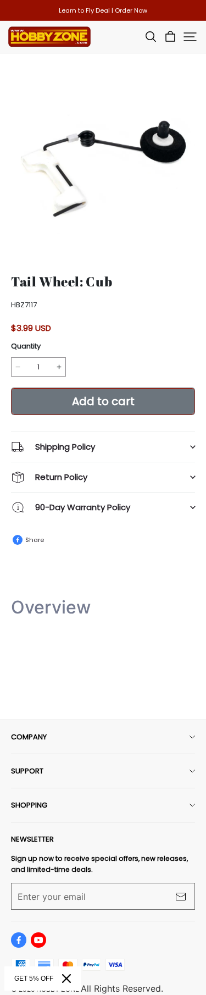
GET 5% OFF (33, 978)
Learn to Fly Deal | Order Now (103, 10)
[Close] (66, 978)
